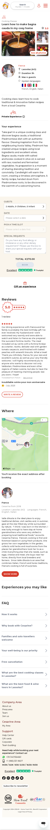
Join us (5, 716)
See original (27, 378)
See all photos (38, 53)
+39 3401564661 (13, 757)
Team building (9, 745)
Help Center (8, 735)
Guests (8, 201)
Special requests (14, 236)
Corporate (7, 742)
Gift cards (6, 738)
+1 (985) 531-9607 (14, 761)
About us (6, 706)
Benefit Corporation (40, 809)
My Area (6, 725)
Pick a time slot (13, 224)
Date (7, 213)
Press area (7, 709)
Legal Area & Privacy (25, 812)
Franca (21, 65)
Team (5, 713)
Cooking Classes (9, 21)
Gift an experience (25, 286)
